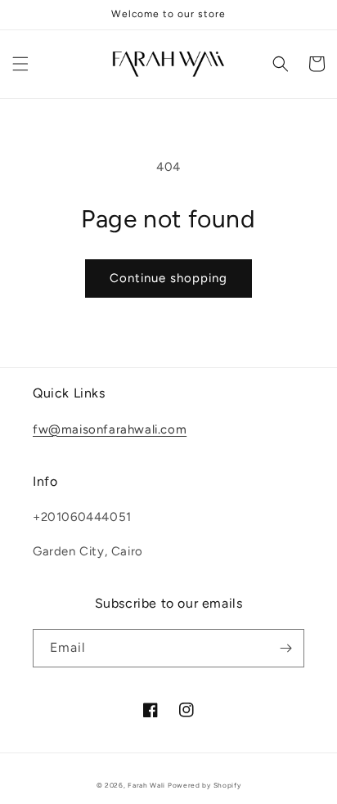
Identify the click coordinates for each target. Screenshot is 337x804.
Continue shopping (168, 278)
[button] (20, 64)
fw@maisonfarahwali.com (109, 429)
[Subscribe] (285, 648)
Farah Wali (146, 785)
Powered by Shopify (204, 785)
